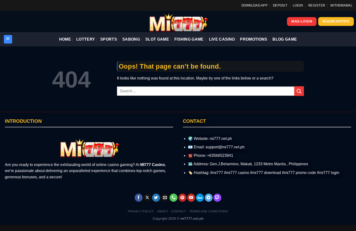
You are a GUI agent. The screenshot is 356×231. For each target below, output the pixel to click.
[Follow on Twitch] (217, 198)
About (162, 211)
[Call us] (174, 198)
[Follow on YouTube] (191, 198)
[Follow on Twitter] (156, 198)
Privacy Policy (141, 211)
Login (298, 5)
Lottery (85, 39)
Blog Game (284, 39)
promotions (253, 39)
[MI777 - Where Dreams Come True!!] (178, 21)
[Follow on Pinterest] (182, 198)
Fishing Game (189, 39)
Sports (108, 39)
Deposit (280, 5)
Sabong (131, 39)
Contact (178, 211)
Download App (254, 5)
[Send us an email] (165, 198)
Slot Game (157, 39)
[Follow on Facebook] (139, 198)
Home (65, 39)
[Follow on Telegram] (209, 198)
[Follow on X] (147, 198)
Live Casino (222, 39)
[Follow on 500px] (200, 198)
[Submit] (299, 91)
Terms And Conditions (208, 211)
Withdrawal (341, 5)
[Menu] (8, 39)
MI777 (145, 165)
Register (316, 5)
